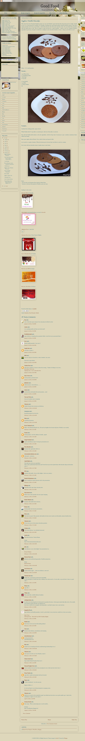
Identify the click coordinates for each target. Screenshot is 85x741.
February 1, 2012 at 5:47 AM (30, 468)
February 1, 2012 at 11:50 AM (30, 572)
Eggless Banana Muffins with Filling (9, 28)
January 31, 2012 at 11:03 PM (30, 387)
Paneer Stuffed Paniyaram (7, 171)
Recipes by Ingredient (39, 13)
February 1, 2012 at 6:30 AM (30, 496)
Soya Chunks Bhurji (6, 51)
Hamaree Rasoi (27, 557)
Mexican (82, 104)
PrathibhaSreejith (28, 334)
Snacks (82, 121)
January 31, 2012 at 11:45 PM (30, 401)
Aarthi (25, 535)
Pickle (82, 112)
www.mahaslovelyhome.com (30, 454)
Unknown (26, 404)
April (6, 147)
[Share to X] (25, 311)
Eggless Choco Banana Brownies (8, 31)
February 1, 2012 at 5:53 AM (30, 482)
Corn (3, 103)
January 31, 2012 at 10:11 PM (30, 345)
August (6, 139)
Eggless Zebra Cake (6, 20)
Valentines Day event (25, 235)
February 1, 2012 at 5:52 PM (30, 607)
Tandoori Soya (5, 45)
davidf (57, 738)
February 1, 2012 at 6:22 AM (30, 489)
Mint (3, 114)
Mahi (25, 355)
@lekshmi (26, 383)
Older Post (74, 720)
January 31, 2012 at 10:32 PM (30, 362)
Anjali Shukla (27, 461)
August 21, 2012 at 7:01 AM (30, 710)
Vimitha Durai (27, 365)
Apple (3, 95)
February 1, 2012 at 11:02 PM (30, 633)
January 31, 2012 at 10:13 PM (30, 352)
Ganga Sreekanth (28, 439)
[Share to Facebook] (26, 311)
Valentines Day (25, 229)
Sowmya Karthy (27, 702)
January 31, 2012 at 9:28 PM (30, 324)
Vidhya (25, 593)
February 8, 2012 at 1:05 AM (30, 677)
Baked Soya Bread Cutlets (7, 53)
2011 (5, 186)
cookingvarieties (27, 600)
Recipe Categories (25, 13)
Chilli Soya (4, 54)
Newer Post (24, 720)
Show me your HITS (25, 268)
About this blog (63, 13)
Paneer (3, 120)
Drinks (82, 89)
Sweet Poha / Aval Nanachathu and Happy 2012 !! (8, 182)
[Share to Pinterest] (28, 311)
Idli (81, 96)
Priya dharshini (27, 447)
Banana (3, 99)
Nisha (25, 418)
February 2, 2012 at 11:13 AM (30, 655)
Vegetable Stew (7, 177)
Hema (25, 514)
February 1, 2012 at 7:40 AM (30, 518)
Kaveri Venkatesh (28, 425)
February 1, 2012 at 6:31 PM (30, 618)
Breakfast (27, 313)
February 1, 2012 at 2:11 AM (30, 429)
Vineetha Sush (27, 575)
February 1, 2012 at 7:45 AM (30, 525)
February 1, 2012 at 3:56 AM (30, 451)
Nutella (37, 313)
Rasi (25, 320)
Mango (3, 111)
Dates (3, 105)
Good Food (50, 6)
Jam (82, 100)
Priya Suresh (27, 492)
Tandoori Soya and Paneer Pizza (8, 46)
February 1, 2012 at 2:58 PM (30, 590)
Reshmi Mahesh (27, 499)
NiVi (25, 471)
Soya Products (5, 124)
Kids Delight (24, 212)
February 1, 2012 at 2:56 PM (30, 582)
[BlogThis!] (24, 311)
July (6, 141)
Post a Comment (26, 713)
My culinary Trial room (29, 369)
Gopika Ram (27, 348)
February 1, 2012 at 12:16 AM (30, 415)
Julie (25, 547)
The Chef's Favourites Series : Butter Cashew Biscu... (8, 158)
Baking (82, 77)
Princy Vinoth (27, 673)
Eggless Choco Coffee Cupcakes (8, 25)
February (7, 150)
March (6, 148)
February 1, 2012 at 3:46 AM (30, 436)
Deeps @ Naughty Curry (29, 666)
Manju (25, 586)
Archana (26, 528)
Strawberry (4, 128)
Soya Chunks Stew (6, 48)
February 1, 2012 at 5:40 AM (30, 458)
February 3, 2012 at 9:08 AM (30, 670)
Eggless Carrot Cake (6, 23)
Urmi (25, 629)
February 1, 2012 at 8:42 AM (30, 532)
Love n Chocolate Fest (26, 253)
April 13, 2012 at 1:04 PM (29, 698)
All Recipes (14, 13)
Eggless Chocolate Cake (6, 30)
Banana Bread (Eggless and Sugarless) (9, 32)
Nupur (25, 680)
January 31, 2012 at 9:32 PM (30, 331)
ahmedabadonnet (28, 636)
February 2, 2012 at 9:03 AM (30, 641)
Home (5, 13)
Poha (3, 122)
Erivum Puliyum (27, 552)
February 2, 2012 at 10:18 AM (30, 648)
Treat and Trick (27, 397)
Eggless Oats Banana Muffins (7, 27)
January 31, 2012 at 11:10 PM (30, 394)
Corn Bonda (6, 161)
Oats (3, 118)
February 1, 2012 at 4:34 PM (30, 597)
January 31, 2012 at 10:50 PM (30, 379)
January (6, 152)
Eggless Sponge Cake (6, 29)
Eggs (3, 107)
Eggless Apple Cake (6, 24)
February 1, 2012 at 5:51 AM (30, 475)
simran (25, 390)
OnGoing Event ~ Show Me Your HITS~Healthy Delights (36, 616)
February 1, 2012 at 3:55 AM (30, 444)
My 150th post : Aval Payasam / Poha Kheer (9, 164)
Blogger (65, 738)
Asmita (25, 327)
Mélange (26, 485)
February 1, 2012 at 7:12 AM (30, 511)
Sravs (25, 341)
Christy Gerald (27, 659)
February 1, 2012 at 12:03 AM (30, 408)
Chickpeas (4, 101)
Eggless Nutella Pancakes (7, 155)
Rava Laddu (6, 173)
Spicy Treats (26, 615)
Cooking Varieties (12, 82)
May (6, 145)
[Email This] (23, 311)
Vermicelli (4, 130)
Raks (25, 644)
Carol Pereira (27, 568)
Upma (82, 127)
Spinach (3, 126)
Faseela (25, 432)
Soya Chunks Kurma (6, 47)
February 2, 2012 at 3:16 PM (30, 663)
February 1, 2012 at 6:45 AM (30, 503)
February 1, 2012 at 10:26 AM (30, 554)
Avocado (4, 97)
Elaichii (25, 621)
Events (82, 93)
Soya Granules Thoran (6, 55)
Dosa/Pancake (32, 313)
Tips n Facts (52, 13)
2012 (5, 137)
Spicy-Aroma (27, 375)
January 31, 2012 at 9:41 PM (30, 338)
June (6, 143)
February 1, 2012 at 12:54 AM (30, 422)
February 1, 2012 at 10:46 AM (30, 565)
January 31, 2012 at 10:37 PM (30, 372)
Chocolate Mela (24, 193)
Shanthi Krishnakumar (29, 478)
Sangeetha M (27, 610)
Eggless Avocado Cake (6, 22)
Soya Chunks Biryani (6, 49)
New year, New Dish (25, 286)
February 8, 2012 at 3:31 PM (30, 690)
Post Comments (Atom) (52, 723)
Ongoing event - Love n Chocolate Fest (32, 370)
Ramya (25, 507)
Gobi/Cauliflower (5, 109)
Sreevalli (43, 212)
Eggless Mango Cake (6, 21)
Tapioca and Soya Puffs (6, 52)
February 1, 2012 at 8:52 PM (30, 625)
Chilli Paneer (7, 166)
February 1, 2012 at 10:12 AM (30, 544)
